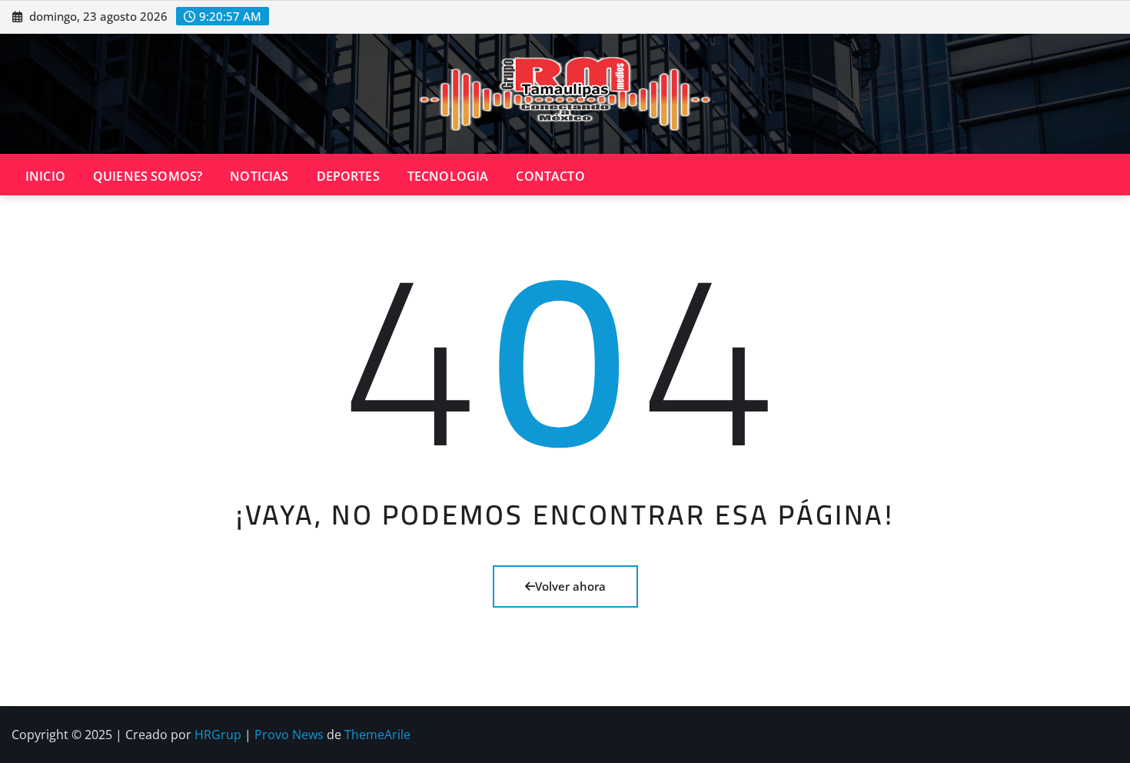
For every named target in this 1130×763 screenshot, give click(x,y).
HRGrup (217, 734)
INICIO (45, 176)
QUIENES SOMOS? (147, 176)
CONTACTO (550, 176)
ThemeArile (377, 734)
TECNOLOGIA (448, 176)
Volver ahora (570, 586)
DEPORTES (348, 176)
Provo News (289, 734)
